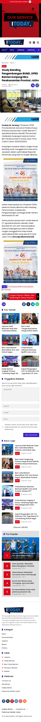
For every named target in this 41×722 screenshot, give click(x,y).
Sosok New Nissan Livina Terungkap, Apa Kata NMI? (23, 582)
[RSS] (25, 701)
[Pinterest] (12, 701)
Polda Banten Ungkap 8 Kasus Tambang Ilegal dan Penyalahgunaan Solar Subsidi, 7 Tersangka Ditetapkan (10, 371)
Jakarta (7, 657)
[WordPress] (16, 701)
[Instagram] (20, 701)
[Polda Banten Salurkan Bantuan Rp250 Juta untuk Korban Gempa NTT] (30, 339)
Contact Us (6, 681)
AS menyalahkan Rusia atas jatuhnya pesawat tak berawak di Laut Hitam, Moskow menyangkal (23, 591)
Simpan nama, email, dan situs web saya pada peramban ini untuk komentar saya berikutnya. (21, 427)
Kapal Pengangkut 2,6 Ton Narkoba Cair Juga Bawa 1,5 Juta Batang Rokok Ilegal (30, 371)
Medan (7, 671)
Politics (4, 648)
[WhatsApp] (37, 304)
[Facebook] (24, 304)
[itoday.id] (14, 42)
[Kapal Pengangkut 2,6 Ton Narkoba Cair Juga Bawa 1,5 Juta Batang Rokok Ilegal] (30, 361)
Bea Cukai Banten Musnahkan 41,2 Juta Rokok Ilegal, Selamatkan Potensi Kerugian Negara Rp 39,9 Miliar (10, 350)
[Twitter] (28, 304)
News (4, 66)
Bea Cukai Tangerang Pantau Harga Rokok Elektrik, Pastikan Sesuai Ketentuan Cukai (30, 328)
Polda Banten (9, 661)
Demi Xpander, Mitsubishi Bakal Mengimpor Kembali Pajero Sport (23, 565)
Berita (4, 644)
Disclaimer (6, 684)
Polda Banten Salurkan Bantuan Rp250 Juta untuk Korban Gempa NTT (29, 350)
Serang (7, 289)
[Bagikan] (37, 85)
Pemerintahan (7, 637)
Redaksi (4, 84)
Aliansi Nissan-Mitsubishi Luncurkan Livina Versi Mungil (24, 573)
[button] (30, 42)
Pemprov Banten (11, 668)
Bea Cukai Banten (11, 664)
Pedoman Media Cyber (11, 691)
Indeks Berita (7, 688)
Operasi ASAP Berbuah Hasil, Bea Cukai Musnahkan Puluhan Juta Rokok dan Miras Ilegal (10, 328)
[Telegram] (33, 304)
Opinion (5, 641)
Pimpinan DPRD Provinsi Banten (21, 287)
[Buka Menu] (34, 42)
